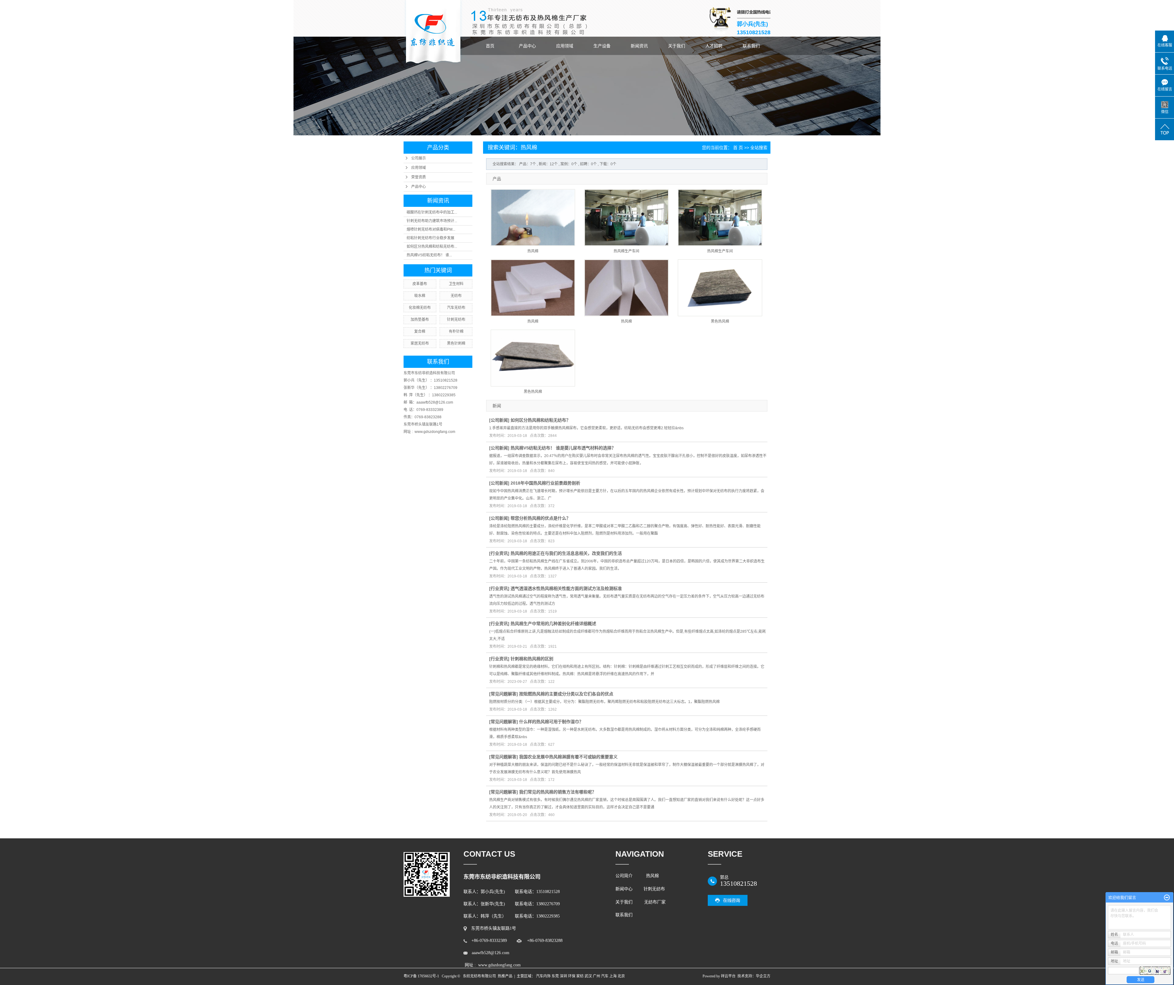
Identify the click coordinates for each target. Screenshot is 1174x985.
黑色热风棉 (720, 321)
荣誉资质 (418, 177)
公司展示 (418, 158)
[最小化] (1167, 898)
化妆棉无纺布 (420, 308)
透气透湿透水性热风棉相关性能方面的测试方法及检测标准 (566, 588)
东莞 (555, 976)
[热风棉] (533, 217)
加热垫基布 (420, 319)
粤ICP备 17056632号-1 (421, 976)
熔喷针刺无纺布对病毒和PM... (431, 229)
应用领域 (564, 45)
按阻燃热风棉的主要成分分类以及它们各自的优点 (566, 693)
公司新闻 (499, 420)
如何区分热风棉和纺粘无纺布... (432, 246)
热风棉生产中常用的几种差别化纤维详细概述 (553, 623)
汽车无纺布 (456, 308)
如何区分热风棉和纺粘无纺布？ (540, 420)
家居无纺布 (420, 343)
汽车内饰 (543, 976)
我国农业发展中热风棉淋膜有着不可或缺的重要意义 (568, 756)
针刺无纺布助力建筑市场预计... (432, 221)
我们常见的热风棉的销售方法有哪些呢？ (557, 791)
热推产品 (505, 976)
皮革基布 (419, 284)
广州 (596, 976)
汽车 (604, 976)
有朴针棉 (456, 331)
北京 (621, 976)
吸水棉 (419, 296)
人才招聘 (713, 45)
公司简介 (625, 875)
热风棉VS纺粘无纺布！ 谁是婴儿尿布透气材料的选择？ (563, 447)
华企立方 (763, 976)
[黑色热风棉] (720, 287)
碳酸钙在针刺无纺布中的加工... (432, 212)
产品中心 (527, 45)
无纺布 (456, 296)
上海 (613, 976)
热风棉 (532, 251)
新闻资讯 (639, 45)
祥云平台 (728, 976)
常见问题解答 (503, 693)
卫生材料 (456, 284)
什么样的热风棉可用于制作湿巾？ (551, 721)
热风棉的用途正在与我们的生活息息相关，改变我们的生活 (566, 553)
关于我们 (676, 45)
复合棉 (419, 331)
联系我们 (751, 45)
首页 (490, 45)
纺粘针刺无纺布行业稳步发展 (430, 238)
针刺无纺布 (456, 319)
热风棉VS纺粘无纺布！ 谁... (429, 255)
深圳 (563, 976)
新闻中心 (624, 889)
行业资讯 (499, 553)
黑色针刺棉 (456, 343)
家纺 (580, 976)
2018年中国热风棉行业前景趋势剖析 (545, 483)
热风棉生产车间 (626, 251)
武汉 (588, 976)
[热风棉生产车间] (626, 217)
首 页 (738, 147)
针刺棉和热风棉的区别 (532, 658)
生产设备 (602, 45)
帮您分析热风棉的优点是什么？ (540, 518)
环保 (571, 976)
